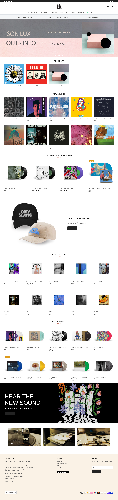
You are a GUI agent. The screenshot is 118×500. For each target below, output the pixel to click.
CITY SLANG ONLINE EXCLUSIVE (59, 155)
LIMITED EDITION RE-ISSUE (59, 322)
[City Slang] (59, 6)
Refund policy (60, 470)
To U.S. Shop (59, 461)
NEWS (61, 12)
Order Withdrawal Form (62, 472)
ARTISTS (27, 12)
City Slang (10, 495)
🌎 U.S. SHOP (90, 12)
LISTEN (73, 12)
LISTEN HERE (9, 413)
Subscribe (97, 471)
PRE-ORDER (34, 12)
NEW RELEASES (43, 12)
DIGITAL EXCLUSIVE (59, 254)
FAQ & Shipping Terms (62, 465)
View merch (72, 228)
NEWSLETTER (81, 12)
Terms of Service (60, 467)
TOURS (67, 12)
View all (59, 157)
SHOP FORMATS (53, 12)
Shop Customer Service (62, 463)
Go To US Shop (111, 1)
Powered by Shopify (15, 495)
